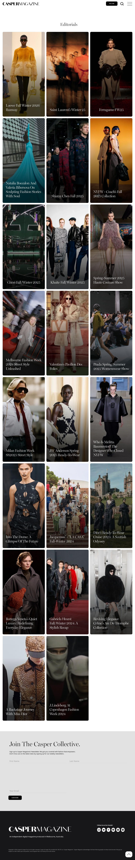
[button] (130, 4)
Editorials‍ (68, 25)
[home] (53, 3)
